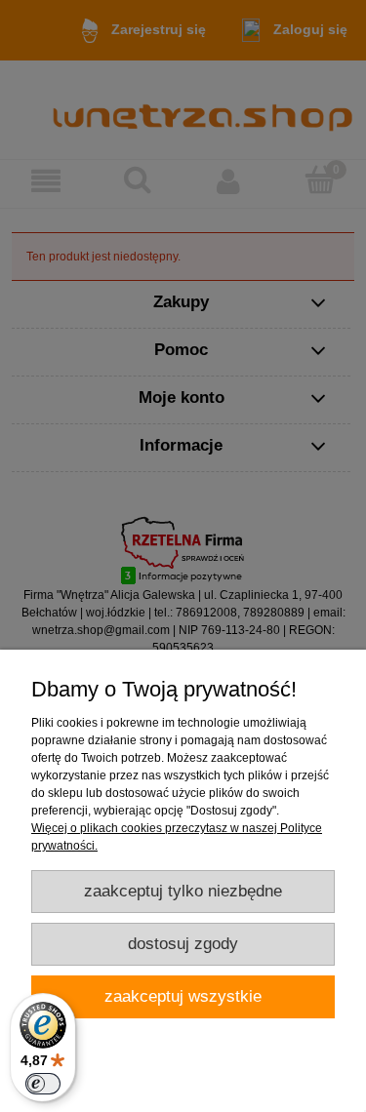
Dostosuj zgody (183, 943)
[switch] (43, 1083)
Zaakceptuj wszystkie (183, 996)
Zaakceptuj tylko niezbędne (183, 891)
